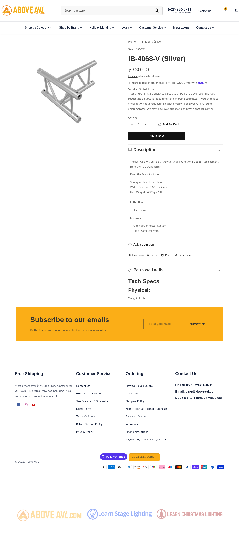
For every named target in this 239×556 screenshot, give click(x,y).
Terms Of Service (86, 416)
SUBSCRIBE (197, 324)
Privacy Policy (84, 431)
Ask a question (143, 244)
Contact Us (204, 10)
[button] (37, 28)
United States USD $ (143, 457)
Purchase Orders (136, 416)
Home (132, 41)
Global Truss (146, 89)
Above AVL (32, 461)
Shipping (133, 76)
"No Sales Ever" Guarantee (92, 401)
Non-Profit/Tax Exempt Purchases (146, 408)
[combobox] (112, 10)
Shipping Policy (135, 401)
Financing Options (137, 431)
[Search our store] (156, 10)
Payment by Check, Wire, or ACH (146, 439)
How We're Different (89, 393)
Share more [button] (186, 255)
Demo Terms (83, 408)
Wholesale (132, 424)
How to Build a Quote (139, 385)
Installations (181, 27)
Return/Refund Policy (89, 424)
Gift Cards (132, 393)
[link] (49, 514)
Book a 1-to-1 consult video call (199, 398)
